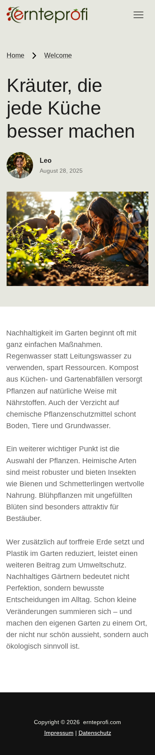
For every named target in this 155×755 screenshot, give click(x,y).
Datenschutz (95, 732)
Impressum (59, 732)
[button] (138, 15)
